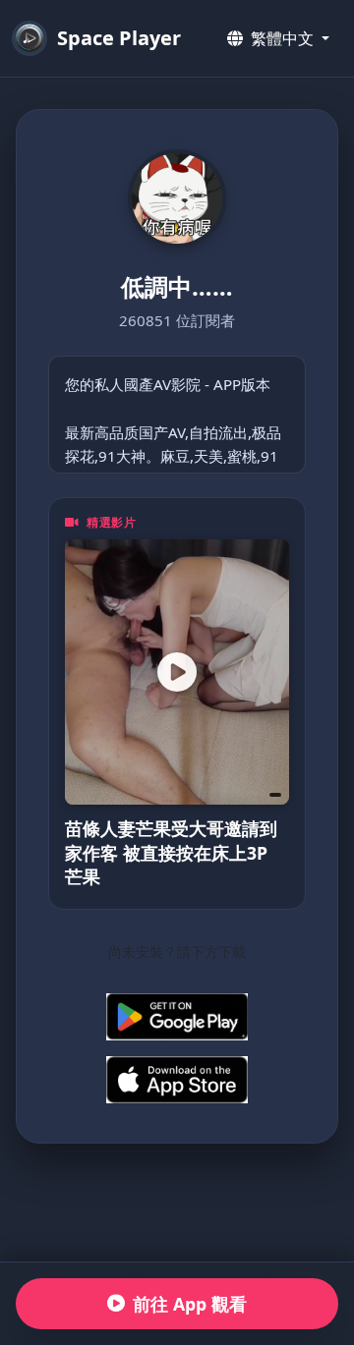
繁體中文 (282, 38)
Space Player (119, 38)
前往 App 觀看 (190, 1304)
